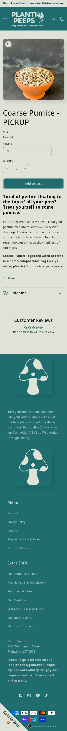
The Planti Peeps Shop (22, 574)
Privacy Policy (16, 522)
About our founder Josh (23, 626)
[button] (5, 18)
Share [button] (11, 278)
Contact (12, 513)
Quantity (8, 161)
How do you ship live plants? (26, 582)
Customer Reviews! (20, 617)
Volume (7, 143)
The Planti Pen (17, 600)
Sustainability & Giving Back (25, 609)
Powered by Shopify (45, 726)
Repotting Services (19, 591)
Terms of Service (18, 548)
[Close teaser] (29, 726)
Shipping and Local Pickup (24, 539)
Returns (12, 530)
